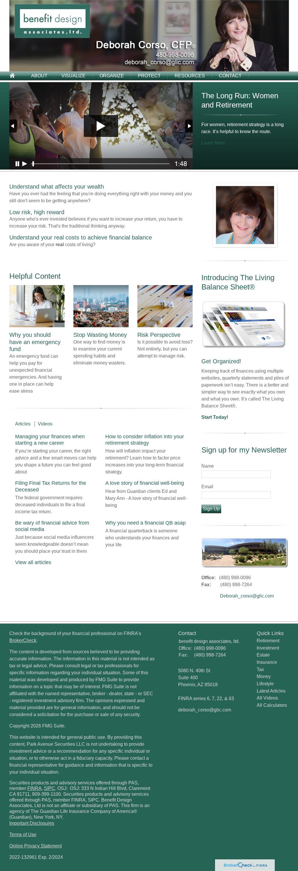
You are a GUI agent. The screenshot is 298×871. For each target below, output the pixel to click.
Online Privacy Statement (35, 845)
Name (207, 466)
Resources (190, 75)
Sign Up (211, 508)
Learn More (213, 142)
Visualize (73, 75)
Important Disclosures (31, 823)
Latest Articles (271, 690)
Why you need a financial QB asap (145, 523)
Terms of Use (22, 834)
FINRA (34, 788)
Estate (263, 654)
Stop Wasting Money (100, 335)
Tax (260, 669)
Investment (268, 647)
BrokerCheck (22, 640)
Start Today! (214, 417)
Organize (112, 75)
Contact (230, 75)
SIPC (49, 788)
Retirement (268, 640)
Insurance (267, 662)
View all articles (33, 562)
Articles (23, 423)
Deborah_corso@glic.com (247, 595)
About (39, 75)
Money (264, 676)
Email (207, 486)
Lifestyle (265, 683)
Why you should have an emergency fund (35, 342)
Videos (45, 423)
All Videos (267, 697)
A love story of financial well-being (144, 483)
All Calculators (272, 705)
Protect (149, 75)
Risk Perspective (158, 335)
